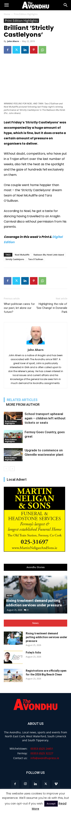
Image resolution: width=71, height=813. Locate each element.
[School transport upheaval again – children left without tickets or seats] (13, 418)
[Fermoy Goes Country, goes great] (13, 436)
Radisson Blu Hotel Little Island (49, 254)
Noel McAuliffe (22, 254)
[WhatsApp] (42, 50)
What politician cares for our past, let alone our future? (19, 308)
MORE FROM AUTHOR (23, 404)
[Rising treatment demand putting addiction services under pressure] (13, 638)
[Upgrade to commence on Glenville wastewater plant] (13, 454)
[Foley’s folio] (13, 657)
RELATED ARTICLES (22, 400)
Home (7, 14)
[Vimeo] (56, 784)
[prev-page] (6, 468)
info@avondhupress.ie (44, 758)
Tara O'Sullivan (35, 259)
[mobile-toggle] (6, 5)
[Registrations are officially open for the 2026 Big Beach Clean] (13, 675)
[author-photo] (36, 344)
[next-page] (12, 468)
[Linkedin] (25, 50)
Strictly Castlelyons (14, 259)
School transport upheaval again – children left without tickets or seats (45, 418)
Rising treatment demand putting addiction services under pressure (46, 637)
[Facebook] (7, 50)
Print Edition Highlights (26, 14)
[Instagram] (25, 784)
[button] (65, 5)
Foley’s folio (33, 652)
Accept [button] (51, 803)
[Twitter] (16, 50)
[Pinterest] (33, 50)
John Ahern (13, 41)
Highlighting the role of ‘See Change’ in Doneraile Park (51, 308)
